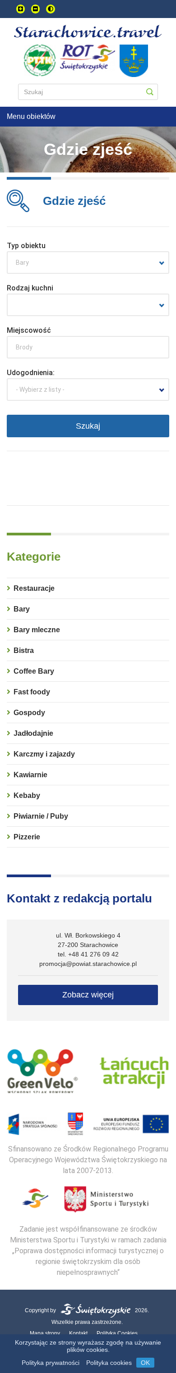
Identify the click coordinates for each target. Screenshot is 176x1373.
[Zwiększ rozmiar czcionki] (20, 9)
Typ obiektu (26, 245)
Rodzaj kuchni (30, 288)
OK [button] (145, 1362)
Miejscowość (29, 330)
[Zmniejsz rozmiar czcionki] (35, 9)
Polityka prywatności (50, 1362)
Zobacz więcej (88, 994)
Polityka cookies (109, 1362)
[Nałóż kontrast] (50, 9)
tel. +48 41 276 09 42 (88, 954)
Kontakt (78, 1333)
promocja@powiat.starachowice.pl (88, 963)
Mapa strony (45, 1333)
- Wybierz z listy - (40, 389)
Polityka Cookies (117, 1333)
